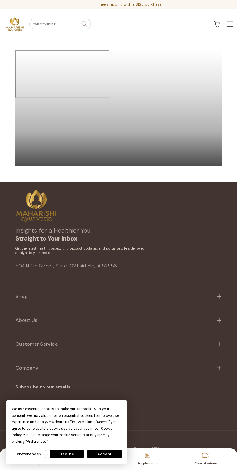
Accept (104, 453)
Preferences (29, 453)
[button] (60, 24)
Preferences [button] (36, 441)
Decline (67, 453)
